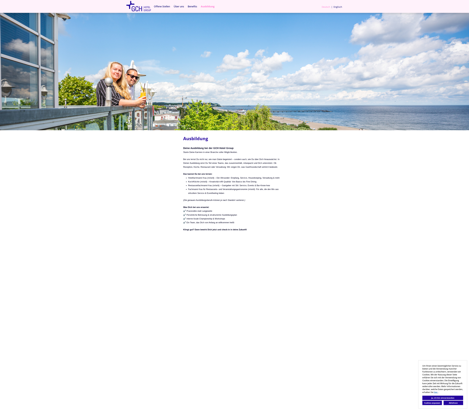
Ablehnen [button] (453, 403)
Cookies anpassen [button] (432, 403)
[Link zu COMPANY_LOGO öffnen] (138, 6)
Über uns (179, 6)
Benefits (192, 6)
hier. (436, 392)
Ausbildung (207, 6)
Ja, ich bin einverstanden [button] (442, 398)
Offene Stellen (162, 6)
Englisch (338, 6)
